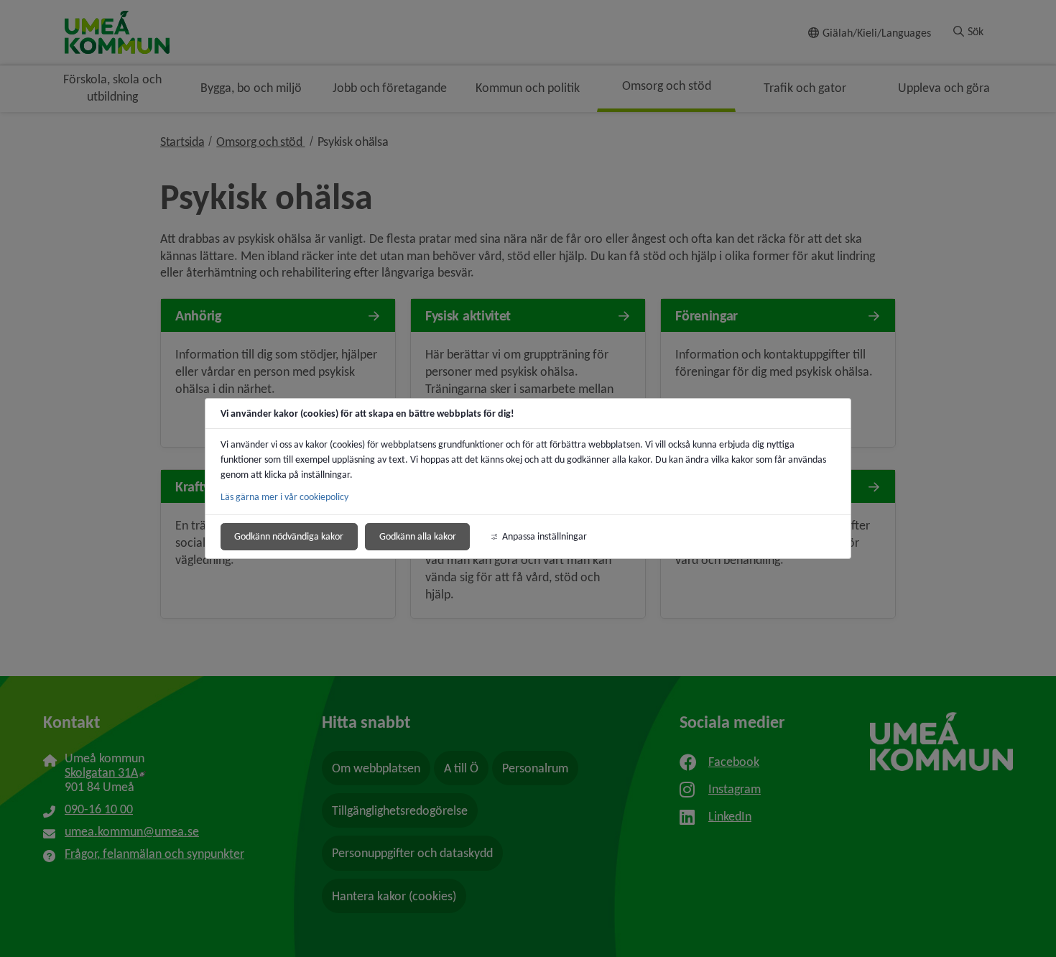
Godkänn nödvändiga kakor (288, 536)
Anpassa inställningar (544, 536)
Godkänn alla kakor (417, 536)
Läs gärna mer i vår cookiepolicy (284, 497)
